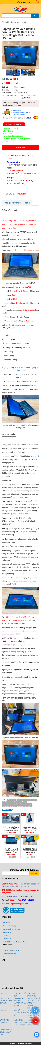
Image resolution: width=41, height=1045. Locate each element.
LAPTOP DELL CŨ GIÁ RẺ (32, 994)
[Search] (35, 16)
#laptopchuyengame (9, 806)
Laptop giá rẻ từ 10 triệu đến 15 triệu (6, 1032)
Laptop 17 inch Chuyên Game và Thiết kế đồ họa (20, 1022)
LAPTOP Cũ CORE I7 (4, 1021)
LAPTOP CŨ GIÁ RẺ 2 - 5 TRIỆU (33, 999)
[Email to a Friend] (11, 78)
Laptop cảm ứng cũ (18, 22)
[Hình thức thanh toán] (20, 111)
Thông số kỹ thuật (12, 202)
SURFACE (4, 1010)
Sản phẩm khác (7, 810)
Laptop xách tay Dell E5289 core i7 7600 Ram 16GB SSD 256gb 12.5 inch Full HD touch (30, 830)
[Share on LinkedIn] (16, 78)
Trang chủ (5, 22)
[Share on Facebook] (5, 78)
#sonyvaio (20, 800)
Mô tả (27, 202)
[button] (37, 43)
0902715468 (27, 2)
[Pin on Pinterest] (14, 78)
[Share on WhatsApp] (3, 78)
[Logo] (20, 9)
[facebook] (36, 1034)
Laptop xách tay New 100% (19, 999)
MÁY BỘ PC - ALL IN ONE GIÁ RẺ (20, 1012)
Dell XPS (3, 993)
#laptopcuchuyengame (24, 806)
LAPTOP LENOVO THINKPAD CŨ (33, 1005)
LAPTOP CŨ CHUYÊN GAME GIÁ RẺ (6, 1000)
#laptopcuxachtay (25, 804)
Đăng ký (34, 873)
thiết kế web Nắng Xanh (24, 1043)
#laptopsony (11, 800)
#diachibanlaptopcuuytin (10, 804)
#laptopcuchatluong (20, 802)
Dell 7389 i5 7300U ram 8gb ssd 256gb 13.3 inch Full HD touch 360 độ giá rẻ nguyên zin (30, 852)
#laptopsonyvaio (31, 800)
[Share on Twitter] (8, 78)
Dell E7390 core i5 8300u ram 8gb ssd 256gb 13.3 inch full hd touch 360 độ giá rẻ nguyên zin (11, 852)
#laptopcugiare (7, 802)
